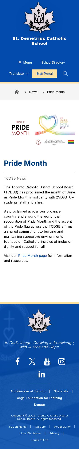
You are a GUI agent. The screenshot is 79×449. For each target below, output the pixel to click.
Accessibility (62, 426)
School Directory (53, 62)
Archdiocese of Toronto (28, 391)
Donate (39, 404)
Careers (40, 426)
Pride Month (56, 92)
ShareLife (61, 391)
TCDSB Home (18, 426)
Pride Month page (32, 255)
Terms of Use (39, 440)
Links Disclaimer (30, 433)
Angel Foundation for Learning (39, 398)
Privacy (54, 433)
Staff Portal (44, 73)
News (33, 92)
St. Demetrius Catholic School (17, 92)
